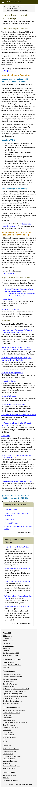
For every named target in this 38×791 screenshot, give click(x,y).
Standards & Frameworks (11, 703)
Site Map (13, 775)
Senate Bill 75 (9, 519)
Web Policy (6, 778)
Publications (6, 763)
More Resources (10, 768)
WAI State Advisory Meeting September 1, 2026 (18, 597)
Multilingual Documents (10, 761)
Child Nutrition (7, 718)
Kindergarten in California (11, 698)
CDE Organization (8, 641)
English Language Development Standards (16, 689)
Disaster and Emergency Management (15, 722)
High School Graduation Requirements (15, 696)
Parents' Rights (6, 299)
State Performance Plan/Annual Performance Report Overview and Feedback (17, 331)
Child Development (9, 720)
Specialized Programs (17, 7)
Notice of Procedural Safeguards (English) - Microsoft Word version (20, 290)
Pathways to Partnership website (16, 225)
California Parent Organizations (12, 373)
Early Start (5, 436)
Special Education (11, 9)
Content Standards (9, 681)
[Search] (36, 2)
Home (6, 7)
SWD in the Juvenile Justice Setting (16, 547)
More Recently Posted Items (21, 623)
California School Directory (11, 749)
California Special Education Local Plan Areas (18, 527)
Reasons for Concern (8, 396)
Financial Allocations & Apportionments (15, 691)
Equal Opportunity (8, 646)
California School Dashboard (12, 674)
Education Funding (9, 686)
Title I (4, 739)
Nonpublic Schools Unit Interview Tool (17, 568)
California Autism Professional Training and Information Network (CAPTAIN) (16, 359)
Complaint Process (11, 523)
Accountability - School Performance (14, 710)
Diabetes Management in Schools (13, 404)
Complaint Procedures (10, 679)
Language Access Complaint (12, 756)
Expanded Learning (9, 725)
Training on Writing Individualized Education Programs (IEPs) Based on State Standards (16, 348)
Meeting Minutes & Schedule (12, 665)
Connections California (9, 381)
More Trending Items (24, 532)
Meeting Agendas (8, 662)
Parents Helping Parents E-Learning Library (16, 481)
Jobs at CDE (7, 648)
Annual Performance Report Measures (17, 581)
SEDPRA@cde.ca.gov (9, 273)
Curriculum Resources (10, 684)
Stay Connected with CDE (11, 653)
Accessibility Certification (10, 780)
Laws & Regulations (9, 759)
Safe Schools (7, 730)
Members (6, 667)
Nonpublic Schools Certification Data (17, 606)
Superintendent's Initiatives (11, 655)
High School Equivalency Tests (12, 694)
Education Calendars (9, 751)
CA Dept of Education (13, 2)
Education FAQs (8, 754)
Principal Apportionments (10, 727)
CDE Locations (7, 636)
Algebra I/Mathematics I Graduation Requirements (18, 415)
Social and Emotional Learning (12, 701)
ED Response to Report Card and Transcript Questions (16, 424)
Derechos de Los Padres (10, 309)
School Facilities (8, 732)
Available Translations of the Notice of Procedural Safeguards (22, 294)
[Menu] (2, 1)
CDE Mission (7, 638)
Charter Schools (8, 715)
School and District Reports (11, 766)
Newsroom (6, 651)
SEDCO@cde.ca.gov (8, 71)
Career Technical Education (11, 713)
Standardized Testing (9, 737)
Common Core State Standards (12, 677)
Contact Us (6, 643)
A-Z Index (6, 775)
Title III (5, 742)
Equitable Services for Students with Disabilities (16, 514)
